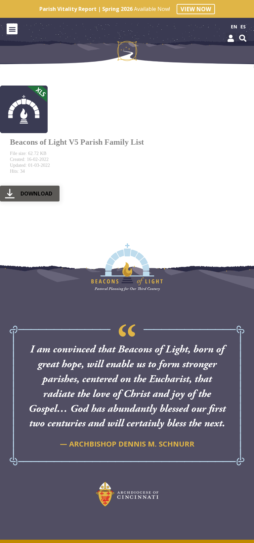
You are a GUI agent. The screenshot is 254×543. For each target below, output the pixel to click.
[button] (12, 28)
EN (234, 26)
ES (243, 26)
